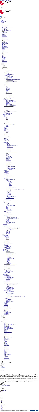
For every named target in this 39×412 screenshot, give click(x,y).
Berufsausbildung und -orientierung (5, 52)
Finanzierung (3, 41)
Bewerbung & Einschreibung (6, 338)
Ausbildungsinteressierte (5, 319)
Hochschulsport (3, 54)
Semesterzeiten (5, 341)
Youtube (2, 408)
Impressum (2, 399)
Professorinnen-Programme (4, 61)
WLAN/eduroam (3, 59)
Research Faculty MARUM (6, 358)
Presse (1, 406)
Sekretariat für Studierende (4, 36)
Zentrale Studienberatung (6, 336)
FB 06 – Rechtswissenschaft (6, 325)
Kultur (2, 55)
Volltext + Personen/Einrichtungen (4, 17)
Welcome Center (3, 38)
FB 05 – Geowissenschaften (4, 27)
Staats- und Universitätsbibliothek (7, 334)
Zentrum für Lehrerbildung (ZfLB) (5, 39)
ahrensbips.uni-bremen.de (6, 385)
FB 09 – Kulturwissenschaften (4, 29)
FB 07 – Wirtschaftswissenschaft (5, 28)
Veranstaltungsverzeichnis (6, 345)
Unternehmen (2, 22)
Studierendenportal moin (4, 44)
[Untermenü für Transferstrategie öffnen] (7, 78)
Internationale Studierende (4, 42)
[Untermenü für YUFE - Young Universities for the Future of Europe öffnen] (13, 277)
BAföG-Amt (5, 331)
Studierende (2, 20)
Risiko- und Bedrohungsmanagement (7, 354)
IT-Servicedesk (5, 352)
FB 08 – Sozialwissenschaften (6, 326)
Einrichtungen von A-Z (6, 329)
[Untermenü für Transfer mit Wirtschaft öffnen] (7, 306)
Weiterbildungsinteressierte (3, 21)
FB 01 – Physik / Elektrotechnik (5, 25)
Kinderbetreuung (5, 350)
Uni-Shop (5, 355)
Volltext (1, 16)
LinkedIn (2, 409)
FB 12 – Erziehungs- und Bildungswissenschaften (8, 328)
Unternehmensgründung (6, 348)
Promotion (5, 347)
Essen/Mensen (5, 351)
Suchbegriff (2, 362)
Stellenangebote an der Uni (6, 349)
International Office (4, 35)
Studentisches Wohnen (4, 57)
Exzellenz (3, 60)
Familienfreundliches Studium (6, 339)
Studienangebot (3, 45)
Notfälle (3, 56)
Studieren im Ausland (6, 344)
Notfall (1, 400)
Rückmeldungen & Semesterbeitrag (5, 43)
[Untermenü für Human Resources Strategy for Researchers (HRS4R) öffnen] (13, 106)
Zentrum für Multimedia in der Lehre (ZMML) (8, 337)
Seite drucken (1, 391)
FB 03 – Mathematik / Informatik (5, 26)
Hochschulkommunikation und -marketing (8, 332)
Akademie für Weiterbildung (4, 32)
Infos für (2, 403)
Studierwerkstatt (5, 335)
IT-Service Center (5, 333)
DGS (1, 401)
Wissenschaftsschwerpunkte (4, 62)
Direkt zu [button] (2, 321)
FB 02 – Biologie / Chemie (6, 323)
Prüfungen (5, 340)
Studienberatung (5, 343)
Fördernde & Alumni (3, 405)
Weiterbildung (3, 48)
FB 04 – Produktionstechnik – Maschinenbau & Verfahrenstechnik (10, 324)
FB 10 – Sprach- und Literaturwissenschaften (8, 327)
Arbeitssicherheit (5, 330)
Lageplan (5, 353)
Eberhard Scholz (3, 370)
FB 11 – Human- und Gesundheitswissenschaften (6, 30)
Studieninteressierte (3, 404)
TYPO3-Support (4, 390)
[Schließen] (2, 68)
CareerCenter (3, 49)
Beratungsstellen (3, 34)
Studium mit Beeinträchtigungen (5, 47)
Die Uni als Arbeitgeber (4, 51)
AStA (2, 33)
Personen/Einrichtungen (4, 363)
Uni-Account (3, 58)
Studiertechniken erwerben (4, 46)
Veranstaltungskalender (6, 356)
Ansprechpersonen (1, 397)
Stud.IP (5, 342)
